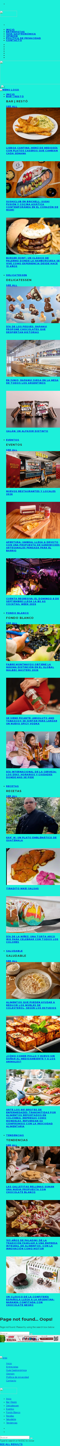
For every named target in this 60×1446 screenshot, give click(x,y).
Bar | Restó (15, 96)
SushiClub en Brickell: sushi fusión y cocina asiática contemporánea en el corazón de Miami (32, 205)
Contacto (14, 40)
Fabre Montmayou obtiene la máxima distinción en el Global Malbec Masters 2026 (30, 667)
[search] (31, 1438)
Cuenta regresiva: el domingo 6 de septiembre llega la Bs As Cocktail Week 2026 (32, 601)
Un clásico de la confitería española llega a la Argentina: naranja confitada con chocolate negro (30, 1301)
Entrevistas (12, 1366)
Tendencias (15, 1135)
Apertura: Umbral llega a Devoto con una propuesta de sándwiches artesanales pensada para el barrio (33, 546)
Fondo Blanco (17, 613)
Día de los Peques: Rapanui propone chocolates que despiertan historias (26, 329)
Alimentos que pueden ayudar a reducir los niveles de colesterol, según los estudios (31, 1005)
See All (11, 106)
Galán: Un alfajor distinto (27, 431)
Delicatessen (16, 275)
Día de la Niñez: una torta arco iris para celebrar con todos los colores (32, 939)
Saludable (14, 951)
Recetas (12, 786)
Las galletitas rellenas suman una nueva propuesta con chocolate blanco (30, 1189)
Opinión (10, 1373)
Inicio (9, 1363)
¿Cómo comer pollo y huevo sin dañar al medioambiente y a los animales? (30, 1059)
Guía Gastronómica (21, 34)
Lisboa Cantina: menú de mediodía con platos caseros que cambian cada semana (32, 150)
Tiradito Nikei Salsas (22, 888)
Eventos (12, 439)
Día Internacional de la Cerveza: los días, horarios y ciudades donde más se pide (31, 774)
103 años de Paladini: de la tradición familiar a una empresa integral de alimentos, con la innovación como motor (32, 1244)
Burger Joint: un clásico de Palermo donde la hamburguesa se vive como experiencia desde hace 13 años (33, 262)
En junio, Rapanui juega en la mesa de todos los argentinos (32, 381)
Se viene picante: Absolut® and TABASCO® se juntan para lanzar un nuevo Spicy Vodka (31, 721)
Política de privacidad (23, 38)
